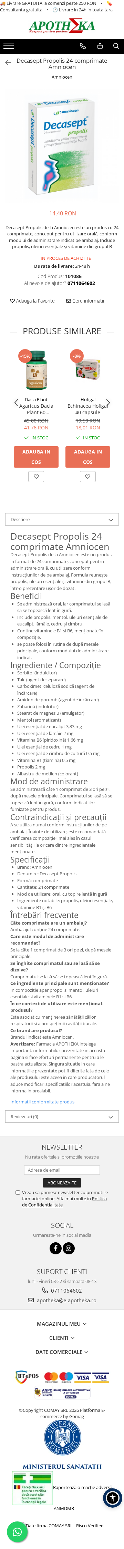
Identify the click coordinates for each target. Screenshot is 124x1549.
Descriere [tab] (20, 519)
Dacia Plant (36, 399)
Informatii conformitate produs (42, 1102)
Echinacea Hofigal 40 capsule (88, 409)
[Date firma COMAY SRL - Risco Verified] (62, 1525)
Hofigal (88, 399)
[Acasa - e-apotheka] (62, 26)
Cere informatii (87, 300)
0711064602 (66, 1290)
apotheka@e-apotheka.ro (65, 1300)
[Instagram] (69, 1248)
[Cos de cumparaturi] (100, 46)
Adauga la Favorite (35, 300)
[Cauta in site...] (116, 46)
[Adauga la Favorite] (36, 476)
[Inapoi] (5, 62)
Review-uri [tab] (24, 1116)
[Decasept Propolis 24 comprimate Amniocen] (62, 146)
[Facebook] (56, 1248)
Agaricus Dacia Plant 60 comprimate (36, 409)
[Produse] (9, 48)
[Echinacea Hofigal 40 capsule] (87, 370)
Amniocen (62, 77)
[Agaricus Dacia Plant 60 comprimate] (36, 370)
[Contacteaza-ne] (83, 46)
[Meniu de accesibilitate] (112, 1498)
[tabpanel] (62, 146)
